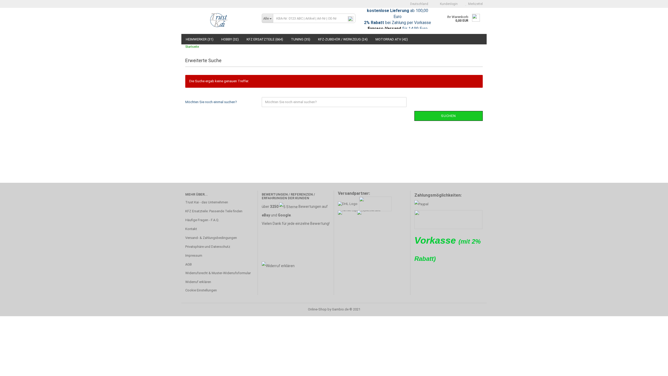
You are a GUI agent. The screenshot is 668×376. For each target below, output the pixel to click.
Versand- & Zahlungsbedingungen (211, 238)
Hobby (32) (230, 39)
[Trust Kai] (219, 21)
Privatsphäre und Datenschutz (207, 247)
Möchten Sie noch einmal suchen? (211, 102)
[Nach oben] (653, 368)
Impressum (193, 255)
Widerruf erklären (198, 282)
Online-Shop (317, 309)
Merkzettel (475, 4)
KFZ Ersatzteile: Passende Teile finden (213, 211)
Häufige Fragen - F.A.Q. (202, 220)
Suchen (448, 116)
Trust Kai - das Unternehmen (206, 202)
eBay (266, 215)
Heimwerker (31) (199, 39)
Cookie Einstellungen (201, 290)
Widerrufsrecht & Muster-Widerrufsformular (218, 273)
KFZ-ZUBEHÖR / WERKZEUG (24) (343, 39)
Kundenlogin (448, 4)
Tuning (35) (300, 39)
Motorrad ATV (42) (391, 39)
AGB (188, 264)
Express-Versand (384, 28)
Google (284, 215)
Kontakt (191, 229)
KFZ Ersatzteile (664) (265, 39)
